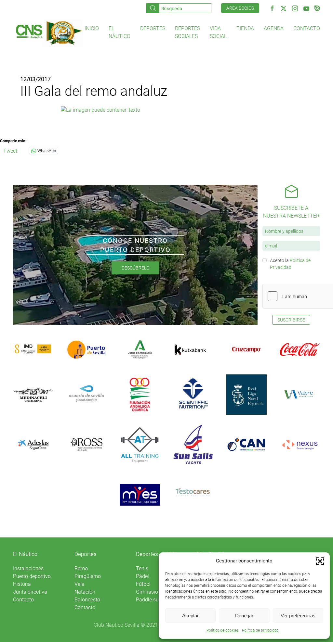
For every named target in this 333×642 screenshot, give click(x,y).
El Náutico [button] (119, 32)
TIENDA (245, 28)
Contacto (306, 28)
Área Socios (240, 8)
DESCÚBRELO (135, 268)
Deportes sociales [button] (187, 32)
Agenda (274, 28)
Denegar (244, 615)
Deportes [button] (152, 28)
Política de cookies (222, 630)
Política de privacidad (260, 630)
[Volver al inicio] (49, 32)
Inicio (92, 28)
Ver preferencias (298, 615)
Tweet (10, 150)
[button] (320, 561)
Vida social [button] (218, 32)
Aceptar (190, 615)
